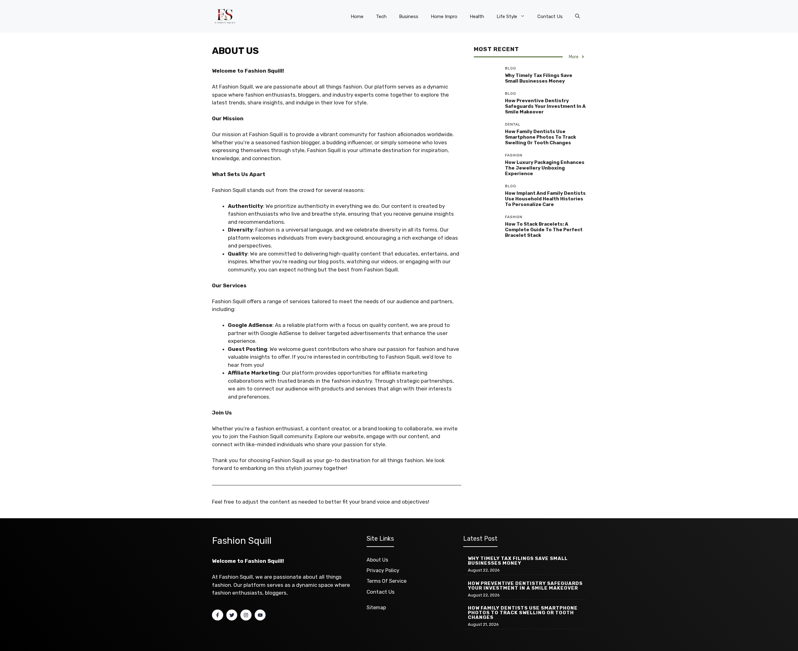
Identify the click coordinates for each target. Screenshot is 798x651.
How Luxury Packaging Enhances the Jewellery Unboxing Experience (544, 168)
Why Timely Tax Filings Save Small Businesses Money (538, 78)
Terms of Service (386, 581)
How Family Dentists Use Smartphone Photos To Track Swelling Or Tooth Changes (540, 137)
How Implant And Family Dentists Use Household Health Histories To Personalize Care (545, 198)
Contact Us (550, 16)
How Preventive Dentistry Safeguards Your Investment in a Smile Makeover (545, 106)
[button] (577, 16)
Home (357, 16)
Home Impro (444, 16)
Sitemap (376, 607)
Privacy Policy (383, 570)
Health (477, 16)
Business (408, 16)
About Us (377, 560)
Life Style (507, 16)
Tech (381, 16)
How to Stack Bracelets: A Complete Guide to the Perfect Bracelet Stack (544, 229)
